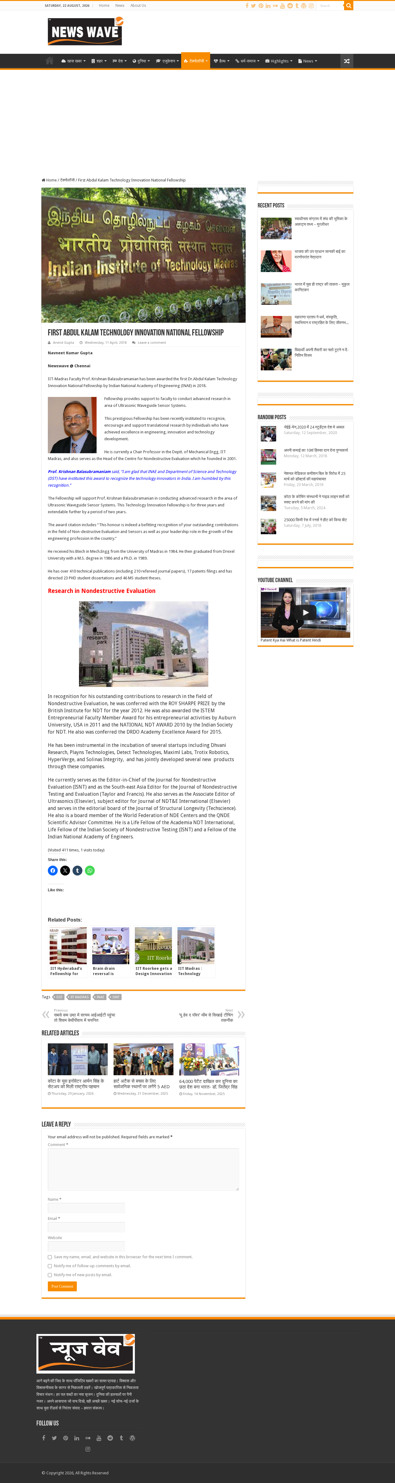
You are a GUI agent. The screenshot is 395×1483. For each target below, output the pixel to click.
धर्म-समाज (248, 61)
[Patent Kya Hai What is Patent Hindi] (305, 612)
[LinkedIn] (268, 6)
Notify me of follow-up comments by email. (92, 1266)
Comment (58, 1144)
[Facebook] (247, 6)
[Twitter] (253, 6)
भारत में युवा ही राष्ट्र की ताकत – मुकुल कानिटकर (322, 287)
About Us (138, 5)
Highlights (280, 61)
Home (104, 5)
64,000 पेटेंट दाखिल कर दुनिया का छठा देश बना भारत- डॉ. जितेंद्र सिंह (208, 1084)
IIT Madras (80, 997)
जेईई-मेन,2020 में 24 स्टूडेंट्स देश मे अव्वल (314, 427)
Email (54, 1218)
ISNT (116, 997)
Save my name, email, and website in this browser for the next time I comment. (123, 1257)
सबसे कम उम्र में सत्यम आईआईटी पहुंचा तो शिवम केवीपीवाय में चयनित (84, 1015)
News (119, 5)
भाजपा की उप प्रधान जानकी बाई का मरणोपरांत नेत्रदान (320, 254)
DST (59, 997)
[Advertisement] (197, 116)
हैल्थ (222, 61)
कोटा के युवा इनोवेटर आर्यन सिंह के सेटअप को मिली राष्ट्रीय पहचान (76, 1083)
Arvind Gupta (63, 343)
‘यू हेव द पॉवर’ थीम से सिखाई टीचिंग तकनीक (206, 1015)
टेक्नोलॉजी (196, 61)
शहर (100, 61)
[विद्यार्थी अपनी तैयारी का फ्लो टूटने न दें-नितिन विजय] (276, 360)
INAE (100, 997)
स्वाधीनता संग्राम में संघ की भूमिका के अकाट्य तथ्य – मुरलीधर (321, 221)
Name (54, 1199)
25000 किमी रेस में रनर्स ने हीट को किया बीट (315, 520)
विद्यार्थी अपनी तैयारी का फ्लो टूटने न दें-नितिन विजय (322, 352)
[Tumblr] (297, 6)
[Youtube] (282, 6)
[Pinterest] (261, 6)
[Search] (348, 5)
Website (55, 1237)
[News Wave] (84, 30)
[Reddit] (290, 6)
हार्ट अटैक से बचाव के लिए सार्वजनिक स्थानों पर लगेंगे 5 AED (142, 1083)
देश (120, 61)
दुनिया (142, 61)
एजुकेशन (169, 61)
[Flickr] (275, 6)
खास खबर (74, 61)
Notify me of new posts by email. (83, 1274)
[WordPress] (303, 6)
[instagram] (311, 6)
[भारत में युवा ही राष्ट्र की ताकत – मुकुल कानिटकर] (276, 294)
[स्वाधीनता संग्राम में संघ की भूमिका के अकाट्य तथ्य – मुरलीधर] (276, 229)
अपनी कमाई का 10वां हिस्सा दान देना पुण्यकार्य (316, 450)
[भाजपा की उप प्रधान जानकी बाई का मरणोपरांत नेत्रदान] (276, 262)
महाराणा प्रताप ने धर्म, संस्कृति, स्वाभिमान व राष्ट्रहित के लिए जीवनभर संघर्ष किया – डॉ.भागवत (321, 320)
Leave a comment (152, 343)
